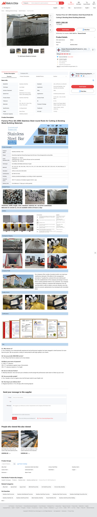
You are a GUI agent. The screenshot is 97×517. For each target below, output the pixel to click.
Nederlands (51, 507)
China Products (19, 506)
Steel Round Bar (30, 10)
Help (69, 8)
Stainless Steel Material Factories (25, 494)
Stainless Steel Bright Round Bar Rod (78, 494)
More (3, 500)
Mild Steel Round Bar (33, 487)
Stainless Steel (75, 467)
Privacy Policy (71, 511)
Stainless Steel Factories (8, 494)
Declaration (64, 511)
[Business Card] (93, 80)
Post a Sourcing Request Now (45, 418)
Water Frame (28, 472)
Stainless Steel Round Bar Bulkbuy (67, 498)
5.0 (77, 76)
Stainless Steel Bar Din (8, 498)
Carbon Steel (5, 469)
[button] (63, 76)
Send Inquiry (65, 29)
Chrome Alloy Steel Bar (59, 487)
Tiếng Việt (83, 507)
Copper (73, 469)
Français (29, 507)
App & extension (78, 8)
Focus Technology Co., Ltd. (38, 511)
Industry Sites (58, 506)
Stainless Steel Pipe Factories (43, 494)
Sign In (58, 66)
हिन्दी (69, 507)
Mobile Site (81, 506)
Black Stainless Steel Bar (37, 498)
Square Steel (23, 487)
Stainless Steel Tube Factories (60, 494)
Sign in (93, 4)
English (13, 507)
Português (23, 507)
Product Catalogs (23, 464)
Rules (94, 8)
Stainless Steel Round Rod (22, 498)
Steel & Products (22, 10)
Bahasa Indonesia (90, 507)
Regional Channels (66, 506)
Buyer (62, 8)
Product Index (75, 506)
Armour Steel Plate (52, 467)
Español (18, 507)
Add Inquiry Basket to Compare (28, 56)
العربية (56, 507)
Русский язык (35, 507)
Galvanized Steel (29, 469)
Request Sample (82, 33)
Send (14, 418)
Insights (86, 506)
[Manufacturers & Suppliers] (10, 3)
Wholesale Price (50, 506)
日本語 (65, 507)
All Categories (7, 8)
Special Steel (14, 487)
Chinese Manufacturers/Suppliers (30, 506)
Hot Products (11, 506)
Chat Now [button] (87, 29)
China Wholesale (42, 506)
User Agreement (57, 511)
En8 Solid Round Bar (46, 487)
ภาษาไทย (73, 507)
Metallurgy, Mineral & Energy (11, 10)
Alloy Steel (4, 467)
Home (3, 10)
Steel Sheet (51, 469)
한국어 (60, 507)
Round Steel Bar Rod (51, 498)
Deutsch (45, 507)
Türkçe (78, 507)
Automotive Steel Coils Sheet (31, 467)
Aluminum (4, 472)
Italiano (41, 507)
